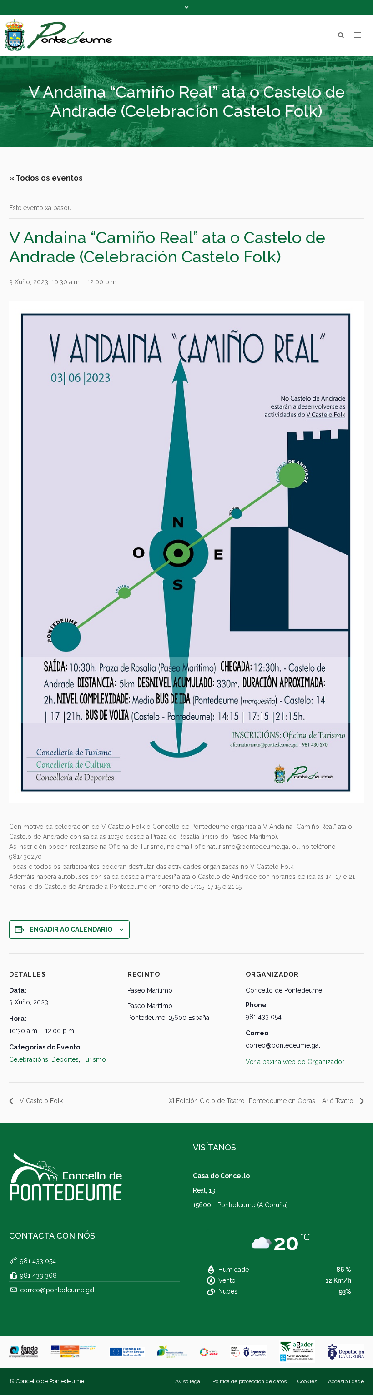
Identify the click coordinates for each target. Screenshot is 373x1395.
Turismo (94, 1059)
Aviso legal (188, 1381)
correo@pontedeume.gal (57, 1290)
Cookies (307, 1381)
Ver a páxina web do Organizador (295, 1061)
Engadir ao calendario (71, 929)
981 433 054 (38, 1261)
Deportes (65, 1059)
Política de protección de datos (249, 1381)
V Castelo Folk (40, 1100)
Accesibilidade (346, 1381)
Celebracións (28, 1059)
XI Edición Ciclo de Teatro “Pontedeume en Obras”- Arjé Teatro (262, 1100)
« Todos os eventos (46, 178)
